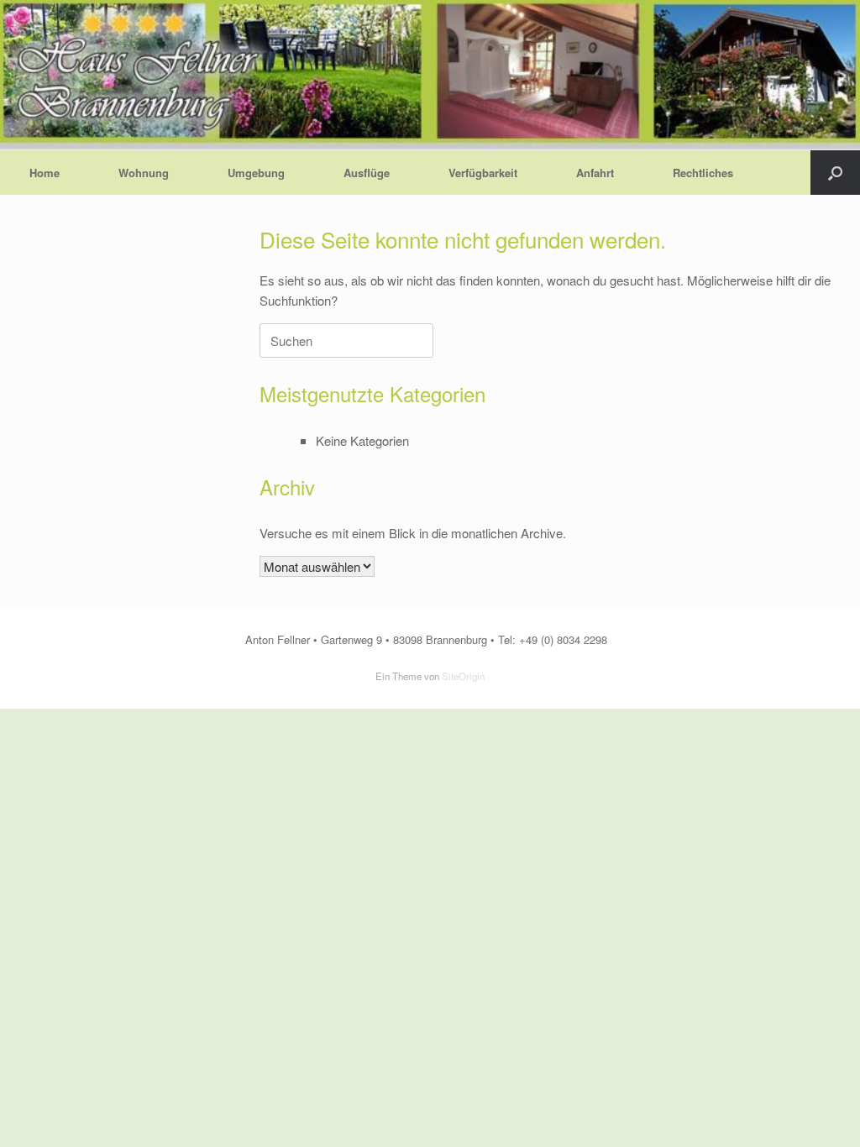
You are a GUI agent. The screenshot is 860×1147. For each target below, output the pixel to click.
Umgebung (256, 173)
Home (44, 173)
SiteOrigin (463, 676)
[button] (835, 172)
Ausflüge (366, 173)
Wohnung (143, 173)
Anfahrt (595, 173)
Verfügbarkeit (482, 173)
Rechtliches (703, 173)
